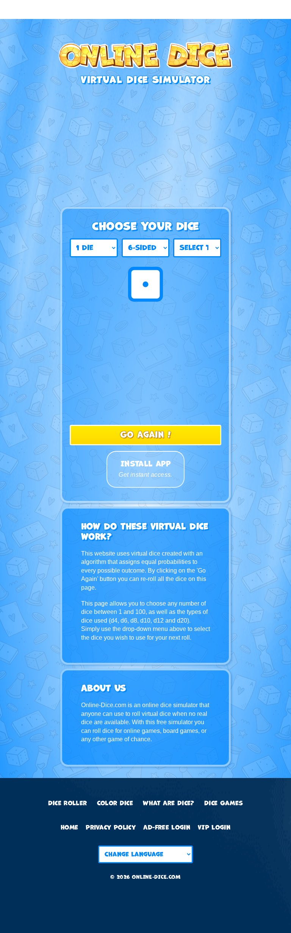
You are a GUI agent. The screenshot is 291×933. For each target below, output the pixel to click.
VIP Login (214, 827)
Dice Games (223, 803)
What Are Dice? (168, 803)
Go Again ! (145, 435)
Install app (145, 468)
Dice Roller (67, 803)
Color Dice (115, 803)
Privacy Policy (110, 827)
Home (69, 827)
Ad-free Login (166, 827)
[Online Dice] (145, 58)
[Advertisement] (145, 9)
